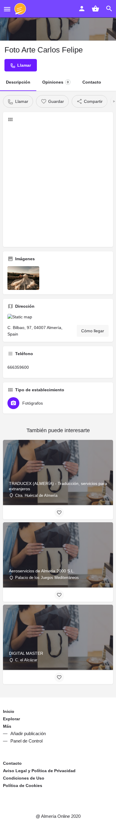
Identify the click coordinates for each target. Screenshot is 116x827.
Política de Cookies (22, 785)
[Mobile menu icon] (7, 9)
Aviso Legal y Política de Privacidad (39, 770)
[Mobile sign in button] (82, 8)
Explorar (11, 718)
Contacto (91, 82)
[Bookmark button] (59, 512)
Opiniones (55, 82)
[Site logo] (21, 9)
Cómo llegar (92, 330)
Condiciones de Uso (23, 778)
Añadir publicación (28, 733)
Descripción (18, 82)
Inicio (8, 711)
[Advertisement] (58, 184)
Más (7, 726)
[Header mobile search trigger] (109, 8)
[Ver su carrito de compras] (95, 8)
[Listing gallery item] (23, 278)
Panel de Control (26, 740)
